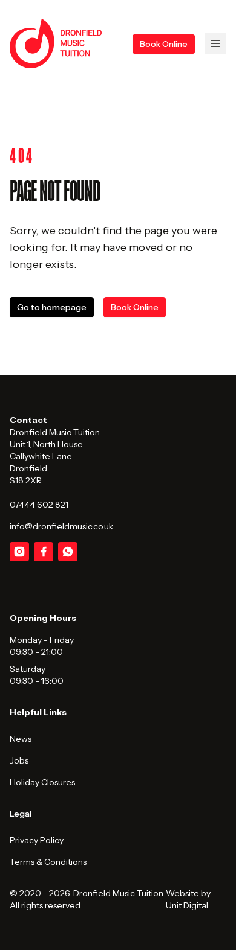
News (20, 738)
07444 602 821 (39, 504)
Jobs (19, 760)
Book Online (164, 44)
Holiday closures (42, 782)
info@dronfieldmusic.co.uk (61, 526)
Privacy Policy (37, 840)
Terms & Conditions (48, 861)
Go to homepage (52, 307)
